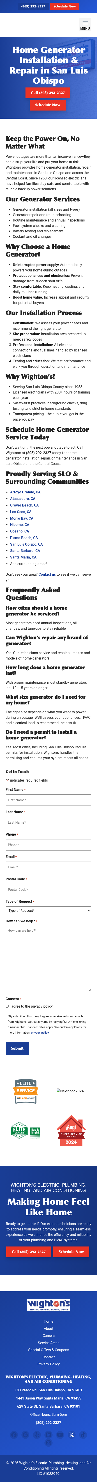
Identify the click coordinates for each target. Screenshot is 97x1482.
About (48, 1328)
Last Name (15, 812)
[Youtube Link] (60, 1435)
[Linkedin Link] (48, 1435)
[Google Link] (25, 1435)
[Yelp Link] (37, 1435)
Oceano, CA (19, 531)
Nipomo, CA (19, 525)
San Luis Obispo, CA (26, 544)
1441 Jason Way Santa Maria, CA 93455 (48, 1398)
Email (11, 857)
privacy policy (40, 1032)
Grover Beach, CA (24, 505)
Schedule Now (64, 6)
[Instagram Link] (48, 1443)
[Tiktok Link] (83, 1435)
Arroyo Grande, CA (25, 492)
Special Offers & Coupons (48, 1350)
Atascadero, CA (22, 499)
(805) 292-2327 (33, 6)
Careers (49, 1336)
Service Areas (48, 1343)
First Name (15, 789)
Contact (48, 1357)
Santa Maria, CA (23, 557)
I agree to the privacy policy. (31, 1006)
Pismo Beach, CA (24, 538)
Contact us (47, 574)
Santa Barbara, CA (25, 551)
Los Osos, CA (21, 512)
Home (48, 1321)
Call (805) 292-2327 (48, 93)
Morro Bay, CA (21, 518)
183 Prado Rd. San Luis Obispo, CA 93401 (48, 1390)
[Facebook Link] (14, 1435)
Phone (12, 834)
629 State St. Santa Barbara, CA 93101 (48, 1406)
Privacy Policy (48, 1364)
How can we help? (21, 921)
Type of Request (20, 901)
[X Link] (72, 1435)
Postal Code (16, 879)
